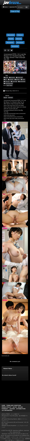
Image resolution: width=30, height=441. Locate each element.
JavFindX (12, 409)
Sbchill (11, 38)
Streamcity (15, 46)
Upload (20, 407)
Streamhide (11, 35)
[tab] (7, 368)
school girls (20, 77)
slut (6, 79)
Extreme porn (20, 409)
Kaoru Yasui (9, 85)
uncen (23, 79)
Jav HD (14, 407)
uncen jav (7, 81)
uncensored (22, 81)
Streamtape (20, 42)
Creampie (10, 97)
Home (3, 405)
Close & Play (15, 11)
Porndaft (5, 409)
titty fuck (18, 79)
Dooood (18, 38)
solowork (11, 79)
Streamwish (10, 42)
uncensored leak (9, 83)
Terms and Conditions (13, 405)
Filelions (20, 35)
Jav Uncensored (7, 410)
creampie (12, 77)
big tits (6, 77)
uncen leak (14, 81)
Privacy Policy (6, 407)
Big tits (5, 97)
